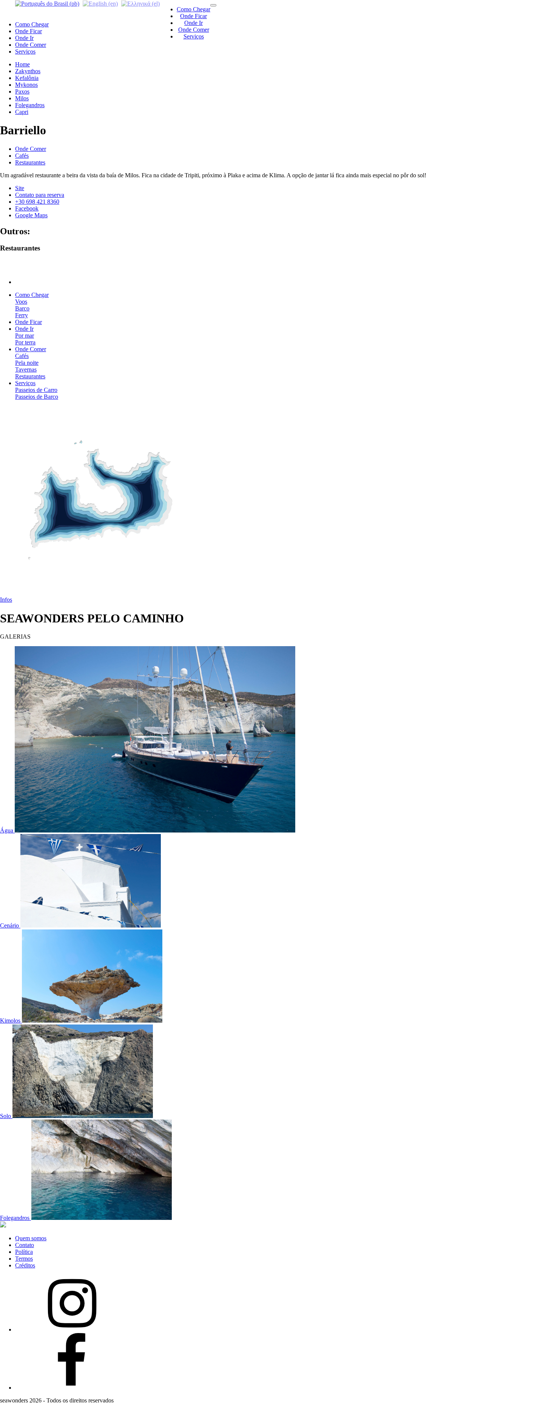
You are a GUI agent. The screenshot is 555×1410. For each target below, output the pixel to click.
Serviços (193, 36)
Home (22, 64)
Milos (22, 98)
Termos (24, 1258)
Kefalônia (27, 78)
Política (24, 1252)
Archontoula (30, 269)
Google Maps (31, 215)
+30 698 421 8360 (37, 201)
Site (19, 188)
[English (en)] (100, 3)
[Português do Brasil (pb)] (47, 3)
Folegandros (30, 105)
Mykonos (26, 84)
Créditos (25, 1265)
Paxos (22, 91)
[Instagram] (71, 1329)
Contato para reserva (39, 195)
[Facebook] (71, 1387)
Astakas (24, 262)
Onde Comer (193, 29)
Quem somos (30, 1238)
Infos (6, 599)
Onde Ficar (193, 16)
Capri (21, 112)
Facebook (27, 208)
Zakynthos (27, 71)
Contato (24, 1245)
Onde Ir (193, 23)
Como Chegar (193, 9)
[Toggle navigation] (213, 5)
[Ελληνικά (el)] (140, 3)
